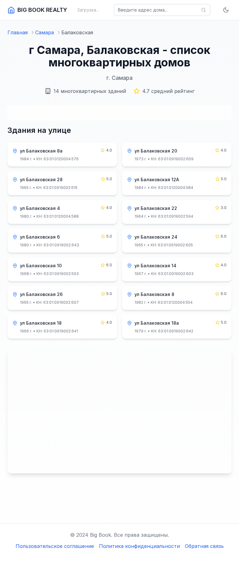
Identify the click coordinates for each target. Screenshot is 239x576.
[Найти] (203, 10)
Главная (17, 32)
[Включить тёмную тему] (226, 10)
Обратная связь (204, 546)
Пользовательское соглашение (55, 546)
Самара (44, 32)
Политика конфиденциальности (139, 546)
